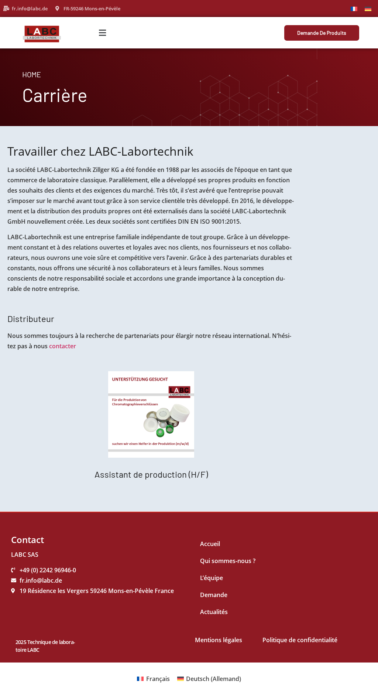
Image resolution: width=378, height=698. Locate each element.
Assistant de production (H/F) (151, 474)
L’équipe (211, 578)
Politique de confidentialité (299, 640)
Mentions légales (218, 640)
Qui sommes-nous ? (227, 561)
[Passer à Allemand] (368, 8)
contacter (62, 346)
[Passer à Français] (354, 8)
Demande (213, 595)
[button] (102, 33)
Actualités (214, 612)
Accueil (210, 544)
